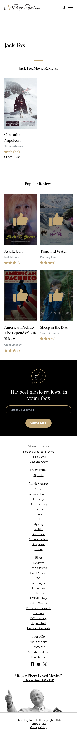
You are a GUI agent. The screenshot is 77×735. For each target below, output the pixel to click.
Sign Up (39, 475)
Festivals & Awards (38, 628)
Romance (38, 534)
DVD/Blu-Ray (38, 598)
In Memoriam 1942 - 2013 (38, 680)
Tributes (38, 593)
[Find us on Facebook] (32, 664)
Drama (38, 509)
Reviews (38, 563)
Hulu (39, 519)
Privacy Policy (38, 727)
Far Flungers (38, 583)
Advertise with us (38, 652)
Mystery (38, 524)
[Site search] (64, 7)
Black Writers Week (38, 608)
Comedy (38, 499)
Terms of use (38, 723)
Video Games (38, 603)
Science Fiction (38, 539)
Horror (39, 514)
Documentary (38, 504)
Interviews (38, 588)
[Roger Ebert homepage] (22, 7)
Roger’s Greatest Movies (38, 451)
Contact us (38, 647)
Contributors (38, 657)
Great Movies (38, 573)
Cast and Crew (39, 461)
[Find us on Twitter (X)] (45, 664)
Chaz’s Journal (38, 568)
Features (38, 613)
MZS (39, 578)
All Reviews (39, 456)
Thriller (39, 549)
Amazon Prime (38, 494)
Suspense (38, 544)
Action (39, 489)
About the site (38, 642)
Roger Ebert (38, 623)
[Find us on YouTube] (38, 664)
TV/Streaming (38, 618)
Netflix (38, 529)
